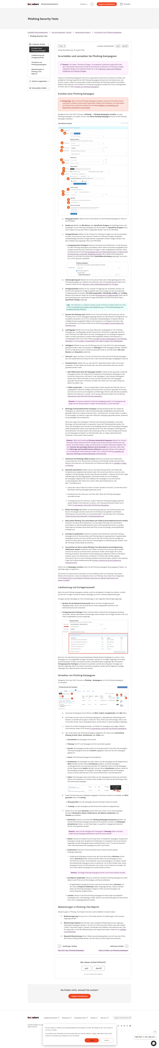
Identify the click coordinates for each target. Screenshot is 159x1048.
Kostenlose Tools (81, 1018)
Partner (94, 1018)
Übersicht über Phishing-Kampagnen (71, 950)
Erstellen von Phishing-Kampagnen (86, 87)
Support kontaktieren (107, 4)
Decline (106, 1040)
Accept (92, 1040)
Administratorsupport (82, 32)
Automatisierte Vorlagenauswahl (107, 295)
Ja (117, 46)
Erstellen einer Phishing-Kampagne (38, 49)
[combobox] (92, 4)
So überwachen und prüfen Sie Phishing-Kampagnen (90, 505)
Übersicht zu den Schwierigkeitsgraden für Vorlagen (100, 284)
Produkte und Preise (51, 1018)
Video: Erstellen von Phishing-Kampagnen (113, 950)
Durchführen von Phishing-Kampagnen (108, 32)
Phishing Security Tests (38, 36)
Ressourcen (66, 1018)
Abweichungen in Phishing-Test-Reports (37, 71)
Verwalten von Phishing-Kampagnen (39, 63)
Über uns (104, 1018)
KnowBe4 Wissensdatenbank (38, 32)
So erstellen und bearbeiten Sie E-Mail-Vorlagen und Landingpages (99, 341)
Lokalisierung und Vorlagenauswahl (37, 56)
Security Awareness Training (61, 32)
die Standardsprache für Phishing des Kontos (100, 252)
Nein (124, 46)
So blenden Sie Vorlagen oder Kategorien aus (88, 307)
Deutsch (83, 4)
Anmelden (127, 4)
